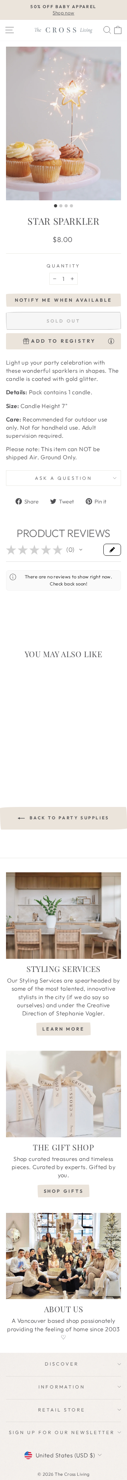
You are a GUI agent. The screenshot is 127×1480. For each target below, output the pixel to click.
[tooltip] (111, 341)
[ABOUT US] (63, 1256)
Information (61, 1387)
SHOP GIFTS (64, 1191)
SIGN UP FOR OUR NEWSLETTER (61, 1432)
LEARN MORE (63, 1029)
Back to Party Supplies (68, 817)
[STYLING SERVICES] (63, 915)
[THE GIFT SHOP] (63, 1094)
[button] (81, 550)
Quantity (64, 266)
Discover (62, 1364)
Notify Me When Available (63, 300)
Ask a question (63, 478)
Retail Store (61, 1410)
